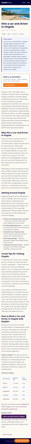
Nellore (5, 387)
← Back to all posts (6, 434)
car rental (14, 34)
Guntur (5, 383)
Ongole (4, 34)
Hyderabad (6, 399)
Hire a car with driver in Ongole (14, 416)
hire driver (21, 34)
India (9, 34)
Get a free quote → (10, 85)
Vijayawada (6, 391)
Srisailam (5, 395)
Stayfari (6, 2)
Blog (28, 2)
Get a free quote (23, 441)
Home (24, 2)
